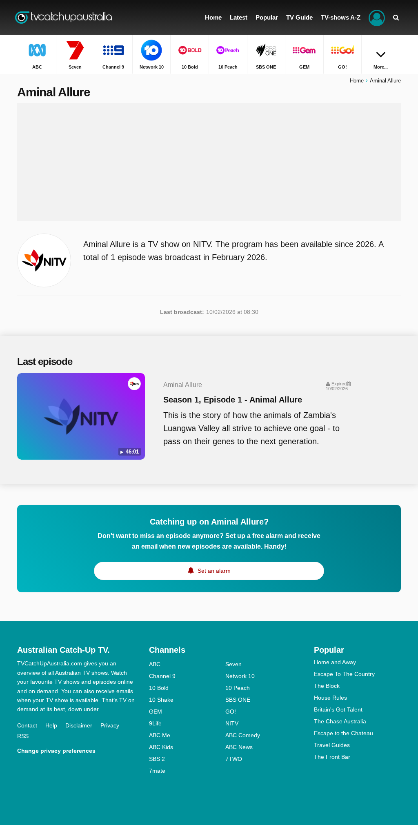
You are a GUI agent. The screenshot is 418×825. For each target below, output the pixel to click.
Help (51, 725)
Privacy (109, 725)
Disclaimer (78, 725)
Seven (233, 664)
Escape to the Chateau (343, 733)
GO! (230, 711)
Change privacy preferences (56, 750)
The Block (327, 686)
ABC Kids (161, 747)
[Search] (396, 17)
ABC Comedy (242, 735)
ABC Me (159, 735)
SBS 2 (157, 759)
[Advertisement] (209, 162)
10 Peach (237, 688)
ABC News (239, 747)
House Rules (330, 697)
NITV (231, 723)
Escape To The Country (344, 674)
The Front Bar (332, 757)
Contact (27, 725)
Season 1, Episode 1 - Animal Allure (232, 399)
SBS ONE (237, 699)
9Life (155, 723)
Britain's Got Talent (338, 709)
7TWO (233, 759)
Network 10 (240, 676)
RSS (23, 736)
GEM (155, 711)
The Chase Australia (340, 721)
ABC (154, 664)
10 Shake (161, 699)
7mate (157, 770)
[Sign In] (377, 17)
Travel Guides (332, 745)
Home (357, 81)
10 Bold (159, 688)
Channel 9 (162, 676)
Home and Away (335, 662)
